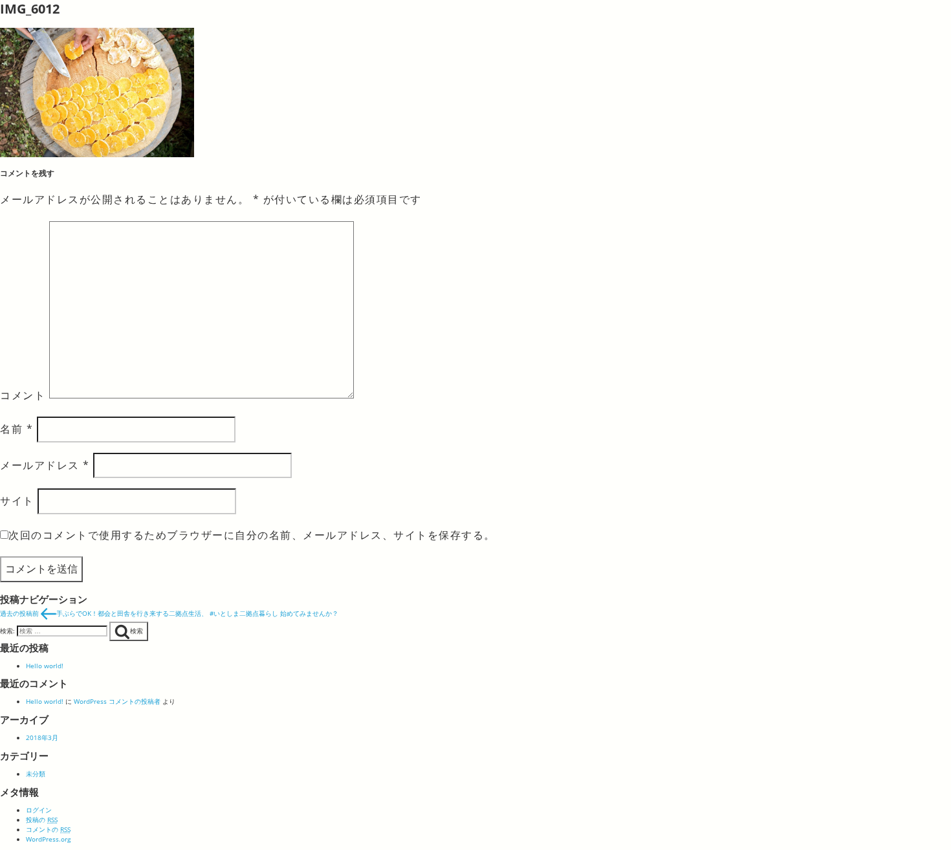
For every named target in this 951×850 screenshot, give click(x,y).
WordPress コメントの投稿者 (117, 701)
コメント (22, 394)
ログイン (39, 809)
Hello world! (44, 665)
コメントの (48, 829)
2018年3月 (42, 737)
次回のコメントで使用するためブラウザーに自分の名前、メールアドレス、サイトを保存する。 (252, 535)
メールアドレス (45, 465)
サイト (17, 501)
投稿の (42, 819)
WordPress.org (48, 839)
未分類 (35, 773)
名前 (16, 429)
